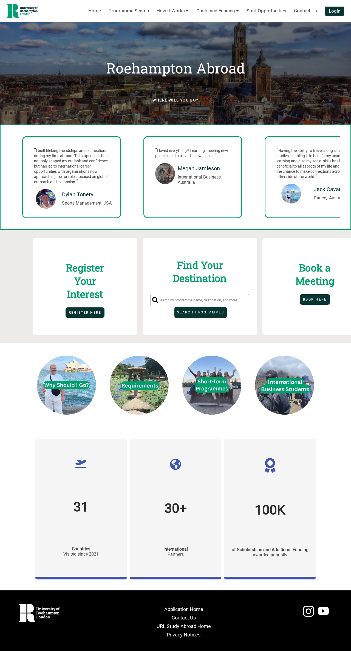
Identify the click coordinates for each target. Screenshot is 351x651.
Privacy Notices (183, 635)
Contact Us (184, 618)
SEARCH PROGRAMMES (200, 312)
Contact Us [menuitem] (305, 10)
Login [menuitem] (334, 11)
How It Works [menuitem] (171, 10)
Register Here (85, 313)
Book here (315, 299)
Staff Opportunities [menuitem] (266, 10)
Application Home (183, 609)
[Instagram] (308, 613)
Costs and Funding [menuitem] (216, 10)
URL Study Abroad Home (184, 626)
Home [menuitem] (94, 10)
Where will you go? (175, 100)
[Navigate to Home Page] (22, 11)
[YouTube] (323, 613)
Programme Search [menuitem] (129, 10)
